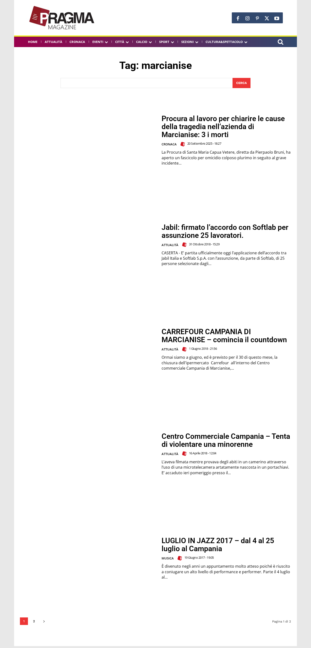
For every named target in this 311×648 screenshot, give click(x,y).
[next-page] (44, 621)
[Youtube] (276, 18)
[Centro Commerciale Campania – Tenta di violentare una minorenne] (88, 454)
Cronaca (169, 144)
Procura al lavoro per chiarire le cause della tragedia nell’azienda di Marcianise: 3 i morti (223, 126)
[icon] (280, 42)
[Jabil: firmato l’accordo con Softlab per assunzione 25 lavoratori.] (88, 244)
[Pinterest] (257, 18)
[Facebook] (238, 18)
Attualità (170, 245)
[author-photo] (183, 144)
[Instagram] (247, 18)
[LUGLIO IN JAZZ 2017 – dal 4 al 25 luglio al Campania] (88, 558)
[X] (267, 18)
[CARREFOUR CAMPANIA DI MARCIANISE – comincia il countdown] (88, 349)
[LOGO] (62, 17)
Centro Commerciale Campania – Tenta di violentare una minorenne (226, 440)
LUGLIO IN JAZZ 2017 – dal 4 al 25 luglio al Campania (218, 544)
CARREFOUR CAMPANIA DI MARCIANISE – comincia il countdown (224, 335)
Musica (168, 558)
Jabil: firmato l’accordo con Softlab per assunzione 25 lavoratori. (225, 231)
